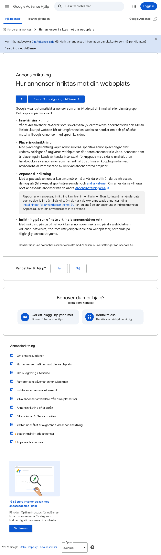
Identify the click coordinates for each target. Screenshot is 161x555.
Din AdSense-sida (43, 42)
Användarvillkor (48, 547)
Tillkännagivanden (38, 18)
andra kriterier (97, 183)
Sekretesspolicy (29, 547)
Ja (59, 268)
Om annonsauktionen (30, 356)
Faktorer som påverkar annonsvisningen (42, 382)
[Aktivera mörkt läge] (92, 547)
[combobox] (94, 6)
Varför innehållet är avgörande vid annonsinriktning (50, 425)
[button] (7, 6)
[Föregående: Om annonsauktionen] (21, 99)
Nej (78, 268)
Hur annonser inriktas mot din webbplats (44, 364)
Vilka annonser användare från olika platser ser (47, 399)
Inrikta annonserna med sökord (37, 390)
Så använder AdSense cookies (36, 416)
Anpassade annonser (30, 442)
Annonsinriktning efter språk (35, 408)
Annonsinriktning (22, 346)
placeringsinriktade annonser (35, 433)
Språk (69, 542)
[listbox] (75, 547)
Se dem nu (20, 528)
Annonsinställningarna (90, 188)
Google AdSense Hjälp (31, 6)
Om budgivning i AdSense (33, 373)
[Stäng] (155, 39)
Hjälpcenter (12, 18)
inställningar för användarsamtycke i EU (48, 205)
